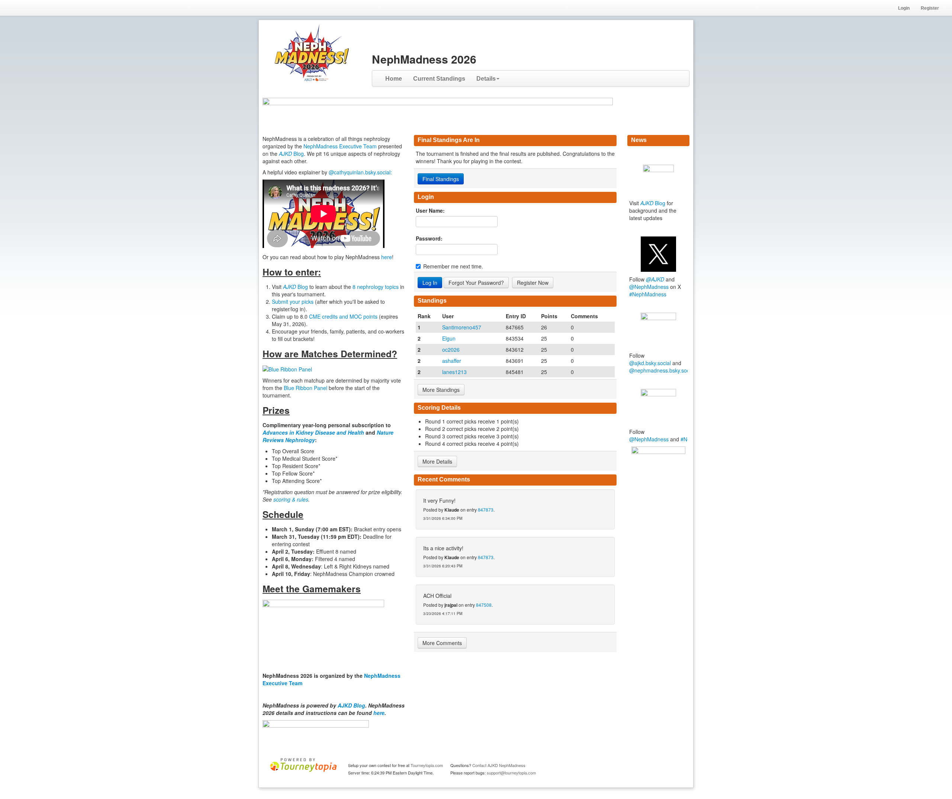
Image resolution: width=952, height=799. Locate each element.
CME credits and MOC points (344, 316)
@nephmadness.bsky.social (662, 370)
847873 (485, 509)
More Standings (441, 389)
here (386, 257)
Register (930, 8)
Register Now (533, 282)
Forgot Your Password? (476, 282)
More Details (437, 461)
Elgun (449, 338)
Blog (291, 153)
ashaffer (451, 360)
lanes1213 (454, 372)
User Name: (430, 210)
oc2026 (451, 349)
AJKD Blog (351, 705)
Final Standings (440, 179)
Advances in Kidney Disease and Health (314, 432)
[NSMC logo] (658, 471)
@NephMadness (649, 286)
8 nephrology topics (376, 286)
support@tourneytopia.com (511, 773)
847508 (484, 605)
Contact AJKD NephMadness (498, 765)
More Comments (442, 643)
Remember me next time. (453, 266)
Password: (429, 238)
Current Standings (439, 78)
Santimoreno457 (461, 327)
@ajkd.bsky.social (650, 363)
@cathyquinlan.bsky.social (359, 172)
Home (393, 78)
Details (486, 78)
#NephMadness (647, 294)
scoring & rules (290, 499)
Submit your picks (292, 301)
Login (904, 8)
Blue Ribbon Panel (306, 388)
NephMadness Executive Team (340, 146)
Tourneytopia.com (427, 765)
